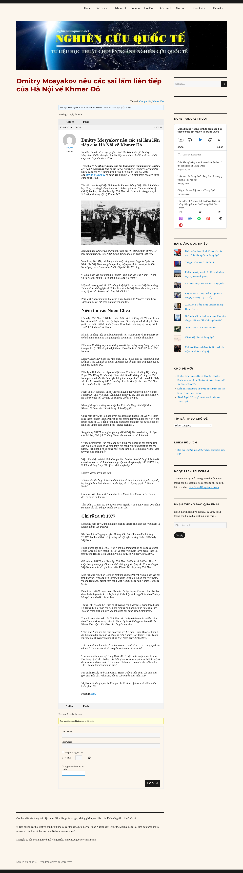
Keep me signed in (73, 752)
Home (87, 8)
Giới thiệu (199, 8)
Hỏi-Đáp (149, 8)
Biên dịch (101, 8)
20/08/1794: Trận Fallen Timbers (200, 327)
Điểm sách (165, 8)
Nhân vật (120, 8)
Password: (67, 742)
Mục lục (180, 8)
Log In (152, 783)
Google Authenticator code (73, 768)
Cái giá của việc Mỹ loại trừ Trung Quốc (197, 190)
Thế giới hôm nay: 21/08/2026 (199, 262)
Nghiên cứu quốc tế (26, 862)
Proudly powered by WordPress (56, 862)
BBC (93, 693)
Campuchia (145, 101)
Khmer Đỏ (158, 101)
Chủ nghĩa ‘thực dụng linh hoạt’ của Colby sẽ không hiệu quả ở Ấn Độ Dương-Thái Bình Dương (199, 204)
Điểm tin (218, 8)
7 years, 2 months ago (111, 107)
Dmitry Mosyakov (96, 174)
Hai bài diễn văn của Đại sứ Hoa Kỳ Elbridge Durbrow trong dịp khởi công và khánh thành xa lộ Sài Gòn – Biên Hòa (201, 380)
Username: (67, 731)
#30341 (158, 127)
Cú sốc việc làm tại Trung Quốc (200, 337)
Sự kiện (135, 8)
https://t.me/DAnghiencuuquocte (204, 487)
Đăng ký (179, 535)
